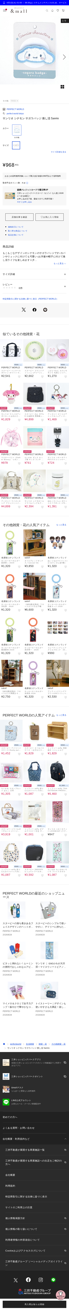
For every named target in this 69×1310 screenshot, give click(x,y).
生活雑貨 (30, 1044)
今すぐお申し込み (24, 202)
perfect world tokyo (15, 113)
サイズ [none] (6, 145)
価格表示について (15, 227)
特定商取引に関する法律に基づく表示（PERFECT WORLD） (30, 299)
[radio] (16, 131)
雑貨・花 (43, 1044)
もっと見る (59, 263)
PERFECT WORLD (15, 109)
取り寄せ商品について (17, 231)
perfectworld (15, 1044)
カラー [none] (6, 128)
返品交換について (15, 235)
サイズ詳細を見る (58, 152)
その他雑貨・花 (58, 1044)
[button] (34, 57)
